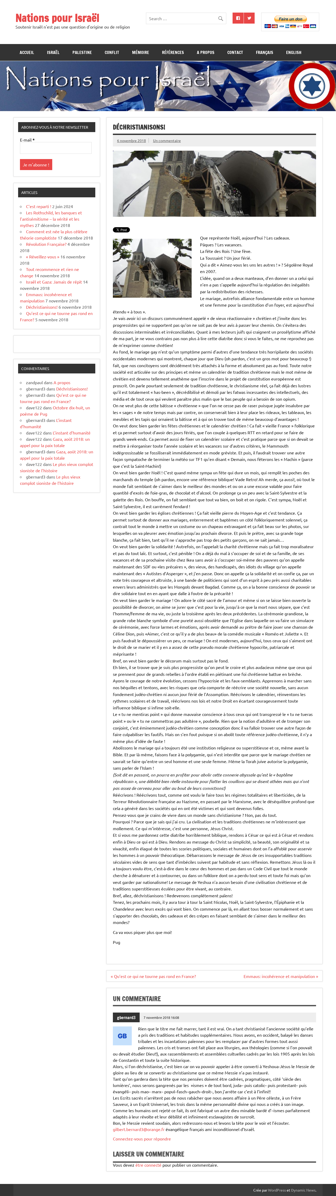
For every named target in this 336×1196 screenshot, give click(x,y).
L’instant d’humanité (72, 432)
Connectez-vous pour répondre (142, 1138)
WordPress (277, 1190)
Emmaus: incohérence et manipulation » (281, 976)
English (293, 52)
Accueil (27, 52)
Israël (53, 52)
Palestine (82, 52)
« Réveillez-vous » (42, 256)
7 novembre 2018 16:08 (161, 1017)
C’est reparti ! (38, 206)
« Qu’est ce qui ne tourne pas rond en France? (153, 976)
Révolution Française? (46, 244)
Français (264, 52)
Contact (235, 52)
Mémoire (140, 52)
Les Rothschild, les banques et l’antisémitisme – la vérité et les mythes (51, 219)
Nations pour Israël (57, 17)
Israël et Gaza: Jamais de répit (54, 281)
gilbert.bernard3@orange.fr (139, 1129)
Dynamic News (303, 1190)
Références (173, 52)
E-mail (27, 140)
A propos (205, 52)
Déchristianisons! (41, 306)
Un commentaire (167, 140)
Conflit (112, 52)
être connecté (148, 1164)
